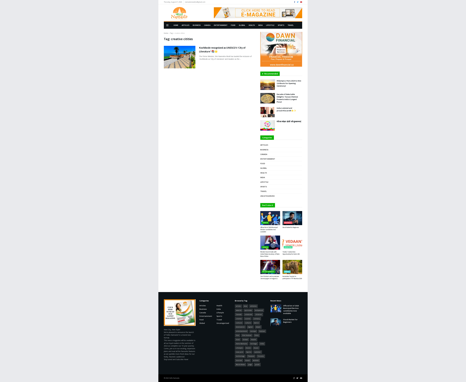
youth (257, 364)
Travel (291, 25)
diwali (258, 327)
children (258, 314)
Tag (171, 33)
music (256, 348)
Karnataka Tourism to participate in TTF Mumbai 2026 (292, 277)
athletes (253, 306)
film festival (246, 335)
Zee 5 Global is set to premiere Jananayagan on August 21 (269, 277)
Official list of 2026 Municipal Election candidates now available (269, 229)
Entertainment (220, 25)
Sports (281, 25)
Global (242, 25)
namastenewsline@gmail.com (195, 2)
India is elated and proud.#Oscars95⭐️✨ (286, 109)
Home (176, 25)
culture (248, 323)
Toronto (261, 356)
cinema (239, 319)
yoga (250, 364)
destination (240, 327)
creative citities (180, 33)
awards (238, 310)
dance (256, 323)
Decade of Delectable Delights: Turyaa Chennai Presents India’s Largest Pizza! (287, 98)
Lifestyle (270, 25)
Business (197, 25)
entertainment (241, 331)
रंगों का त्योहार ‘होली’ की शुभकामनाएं (289, 121)
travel (247, 360)
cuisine (247, 319)
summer (257, 352)
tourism (239, 360)
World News (240, 364)
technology (240, 356)
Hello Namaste (174, 378)
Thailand (251, 356)
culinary (257, 319)
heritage (253, 344)
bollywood (259, 310)
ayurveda (248, 310)
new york (239, 352)
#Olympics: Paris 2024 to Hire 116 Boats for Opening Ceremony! (289, 83)
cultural (239, 323)
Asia (245, 306)
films (256, 335)
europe (253, 331)
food (238, 339)
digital (250, 327)
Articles (185, 25)
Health (252, 25)
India (260, 25)
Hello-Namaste (241, 344)
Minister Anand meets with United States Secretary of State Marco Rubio (269, 254)
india (262, 344)
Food (233, 25)
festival (262, 331)
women (256, 360)
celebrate (248, 314)
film (237, 335)
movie (248, 348)
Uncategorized (267, 196)
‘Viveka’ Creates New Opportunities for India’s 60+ (291, 253)
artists (238, 306)
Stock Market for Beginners (291, 227)
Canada (207, 25)
